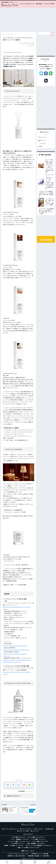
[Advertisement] (28, 19)
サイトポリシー (40, 829)
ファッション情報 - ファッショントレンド (19, 841)
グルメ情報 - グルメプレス (18, 837)
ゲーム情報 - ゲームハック (38, 839)
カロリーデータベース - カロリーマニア (19, 853)
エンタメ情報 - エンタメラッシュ (36, 837)
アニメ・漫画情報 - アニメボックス (20, 839)
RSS (46, 83)
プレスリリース (30, 791)
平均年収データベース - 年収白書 (40, 853)
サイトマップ (35, 831)
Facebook (46, 75)
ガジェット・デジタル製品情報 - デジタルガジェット (39, 845)
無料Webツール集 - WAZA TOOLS (16, 855)
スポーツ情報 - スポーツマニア (40, 841)
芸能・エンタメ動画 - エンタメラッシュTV (28, 847)
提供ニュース (42, 140)
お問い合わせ (39, 3)
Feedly (50, 75)
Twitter (41, 75)
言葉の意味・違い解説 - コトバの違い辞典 (38, 855)
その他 (40, 146)
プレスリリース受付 (49, 3)
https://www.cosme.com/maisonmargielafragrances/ (16, 650)
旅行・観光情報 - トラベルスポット (36, 843)
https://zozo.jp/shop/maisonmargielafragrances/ (15, 645)
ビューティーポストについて (27, 3)
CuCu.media (43, 143)
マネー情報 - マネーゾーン (18, 843)
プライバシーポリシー (27, 829)
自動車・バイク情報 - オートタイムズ (14, 845)
